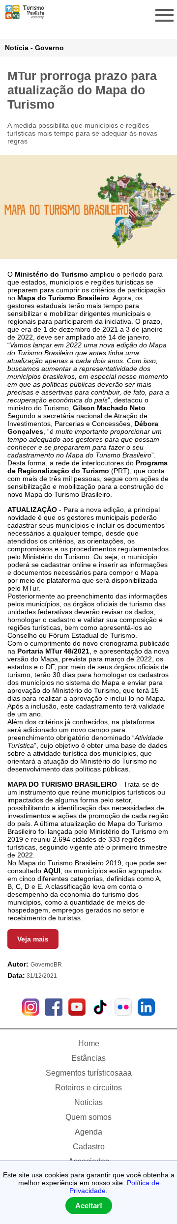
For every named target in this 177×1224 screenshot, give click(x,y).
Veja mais (33, 939)
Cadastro (89, 1146)
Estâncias (88, 1058)
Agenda (88, 1132)
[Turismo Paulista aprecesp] (24, 15)
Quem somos (88, 1117)
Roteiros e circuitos (88, 1087)
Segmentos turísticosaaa (89, 1073)
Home (88, 1043)
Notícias (88, 1102)
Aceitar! (88, 1205)
